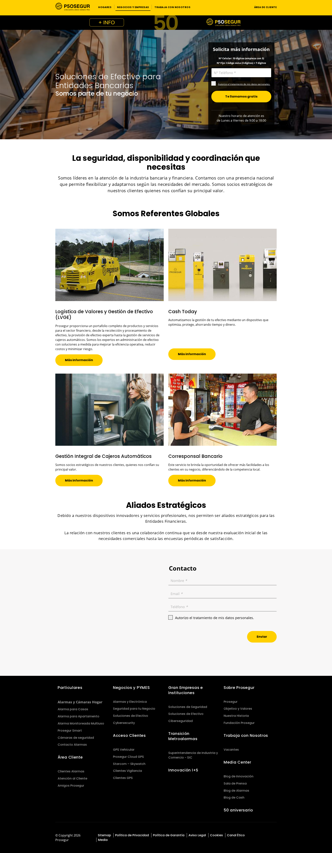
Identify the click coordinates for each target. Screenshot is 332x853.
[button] (105, 7)
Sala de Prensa (235, 783)
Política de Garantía (168, 835)
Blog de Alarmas (236, 790)
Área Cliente (70, 757)
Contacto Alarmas (72, 744)
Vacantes (231, 749)
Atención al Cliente (72, 778)
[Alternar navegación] (244, 7)
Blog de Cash (234, 797)
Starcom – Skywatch (129, 764)
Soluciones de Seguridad (187, 707)
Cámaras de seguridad (76, 737)
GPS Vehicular (123, 749)
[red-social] (259, 835)
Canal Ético (236, 835)
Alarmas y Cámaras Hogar (80, 702)
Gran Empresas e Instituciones (185, 690)
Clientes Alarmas (71, 771)
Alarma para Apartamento (78, 716)
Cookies (216, 835)
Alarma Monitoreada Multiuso (81, 723)
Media (103, 840)
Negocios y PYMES (131, 687)
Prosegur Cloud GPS (128, 757)
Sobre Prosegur (239, 687)
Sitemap (104, 835)
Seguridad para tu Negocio (134, 708)
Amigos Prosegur (71, 785)
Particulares (70, 687)
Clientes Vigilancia (127, 771)
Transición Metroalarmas (183, 736)
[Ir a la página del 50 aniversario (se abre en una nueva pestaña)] (166, 22)
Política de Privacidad (132, 835)
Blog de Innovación (238, 776)
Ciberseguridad (180, 721)
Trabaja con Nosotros (246, 735)
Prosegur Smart (70, 730)
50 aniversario (238, 810)
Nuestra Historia (236, 716)
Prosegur (230, 701)
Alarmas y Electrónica (130, 701)
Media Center (237, 762)
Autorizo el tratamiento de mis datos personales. (244, 84)
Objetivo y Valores (238, 708)
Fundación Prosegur (239, 723)
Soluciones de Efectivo (130, 716)
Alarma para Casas (73, 709)
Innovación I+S (183, 770)
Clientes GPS (123, 778)
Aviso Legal (197, 835)
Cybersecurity (124, 723)
